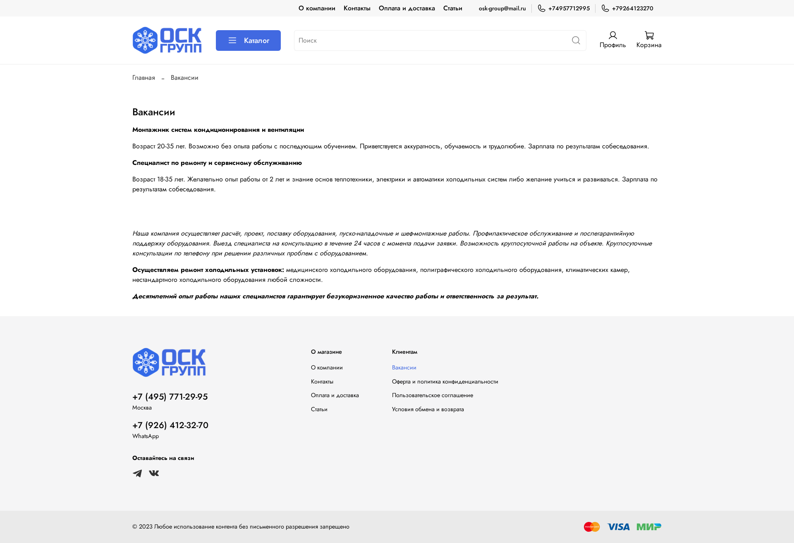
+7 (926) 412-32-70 (170, 425)
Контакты (357, 8)
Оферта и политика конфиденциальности (445, 381)
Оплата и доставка (407, 8)
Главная (143, 77)
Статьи (452, 8)
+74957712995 (569, 8)
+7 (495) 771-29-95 (170, 397)
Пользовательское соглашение (432, 395)
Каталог (256, 40)
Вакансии (404, 367)
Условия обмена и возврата (428, 409)
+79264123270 (632, 8)
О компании (317, 8)
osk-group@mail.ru (502, 8)
